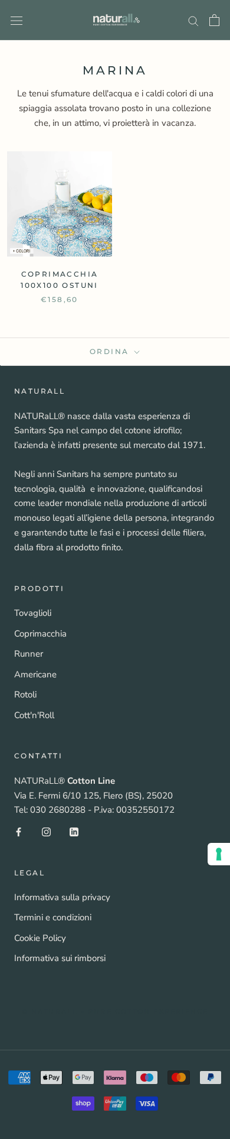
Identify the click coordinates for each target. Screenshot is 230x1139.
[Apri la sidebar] (16, 19)
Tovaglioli (32, 613)
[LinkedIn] (74, 831)
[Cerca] (193, 20)
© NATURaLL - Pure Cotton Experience (115, 1011)
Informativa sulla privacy (62, 897)
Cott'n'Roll (34, 715)
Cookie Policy (40, 938)
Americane (35, 674)
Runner (28, 654)
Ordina (111, 351)
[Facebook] (18, 831)
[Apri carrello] (214, 20)
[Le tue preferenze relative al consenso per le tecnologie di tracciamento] (219, 854)
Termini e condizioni (52, 917)
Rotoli (25, 694)
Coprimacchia (40, 634)
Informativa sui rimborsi (60, 958)
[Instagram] (46, 831)
